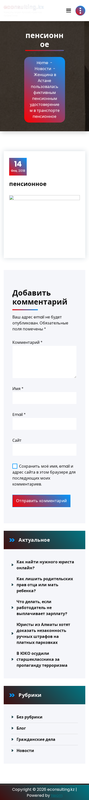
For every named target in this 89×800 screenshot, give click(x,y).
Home (42, 63)
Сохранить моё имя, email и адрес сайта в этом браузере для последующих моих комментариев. (44, 475)
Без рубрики (30, 717)
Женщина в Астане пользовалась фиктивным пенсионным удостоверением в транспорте (45, 92)
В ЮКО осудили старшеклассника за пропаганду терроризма (42, 659)
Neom (57, 795)
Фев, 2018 (18, 166)
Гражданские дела (36, 739)
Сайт (17, 440)
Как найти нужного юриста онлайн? (45, 565)
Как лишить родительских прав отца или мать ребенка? (45, 585)
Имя (17, 389)
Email (19, 414)
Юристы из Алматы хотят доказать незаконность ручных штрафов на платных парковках (43, 633)
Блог (21, 728)
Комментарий (27, 342)
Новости (43, 69)
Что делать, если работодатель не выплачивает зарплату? (42, 608)
